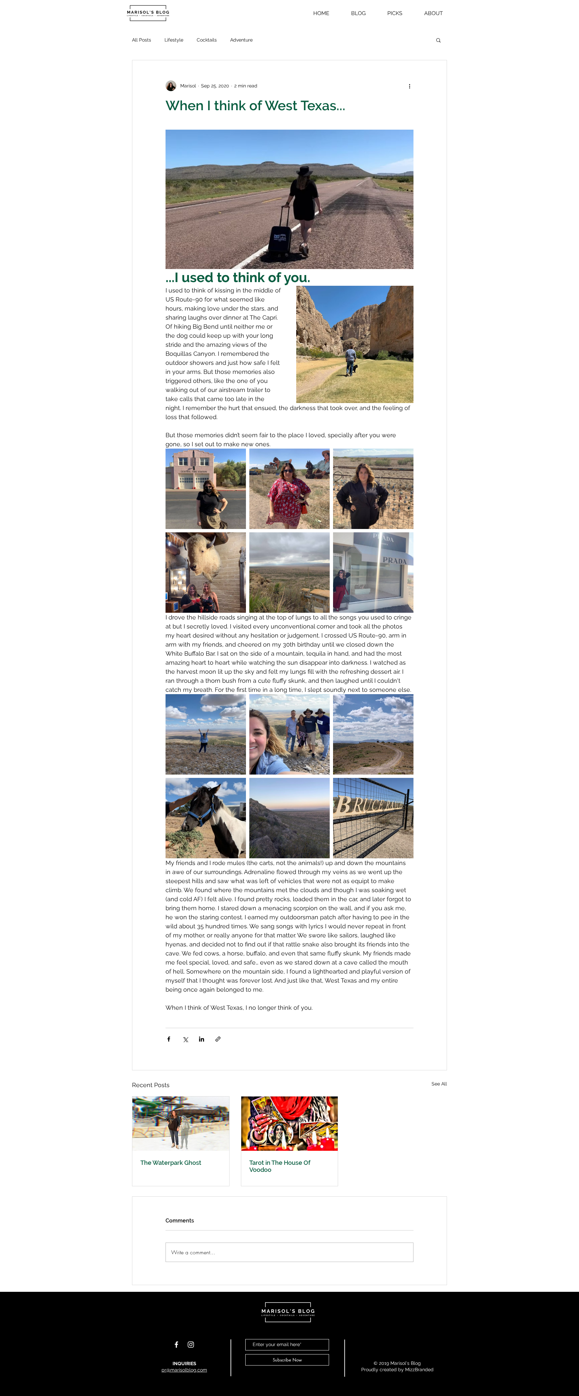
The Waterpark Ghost (170, 1162)
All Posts (141, 40)
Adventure (241, 40)
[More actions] (409, 86)
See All (439, 1083)
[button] (438, 40)
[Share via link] (218, 1039)
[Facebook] (176, 1344)
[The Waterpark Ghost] (180, 1123)
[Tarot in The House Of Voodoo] (289, 1123)
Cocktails (207, 40)
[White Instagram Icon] (191, 1344)
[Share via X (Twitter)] (185, 1039)
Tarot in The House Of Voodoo (279, 1166)
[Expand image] (206, 489)
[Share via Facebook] (169, 1039)
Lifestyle (174, 40)
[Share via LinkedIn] (201, 1039)
